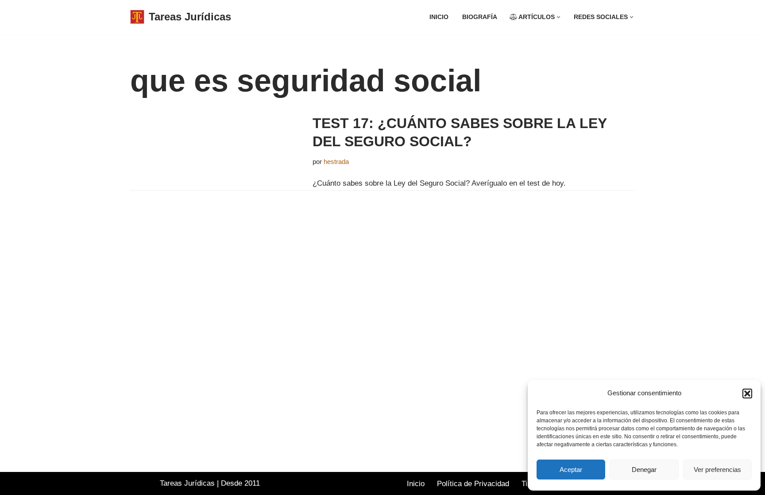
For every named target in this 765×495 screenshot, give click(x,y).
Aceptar (571, 469)
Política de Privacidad (473, 483)
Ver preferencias (717, 469)
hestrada (336, 161)
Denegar (644, 469)
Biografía (479, 17)
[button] (747, 393)
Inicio (438, 17)
